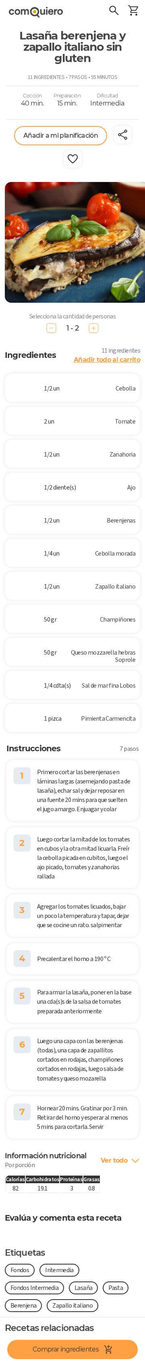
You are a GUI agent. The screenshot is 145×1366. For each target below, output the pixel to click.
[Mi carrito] (133, 11)
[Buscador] (113, 11)
